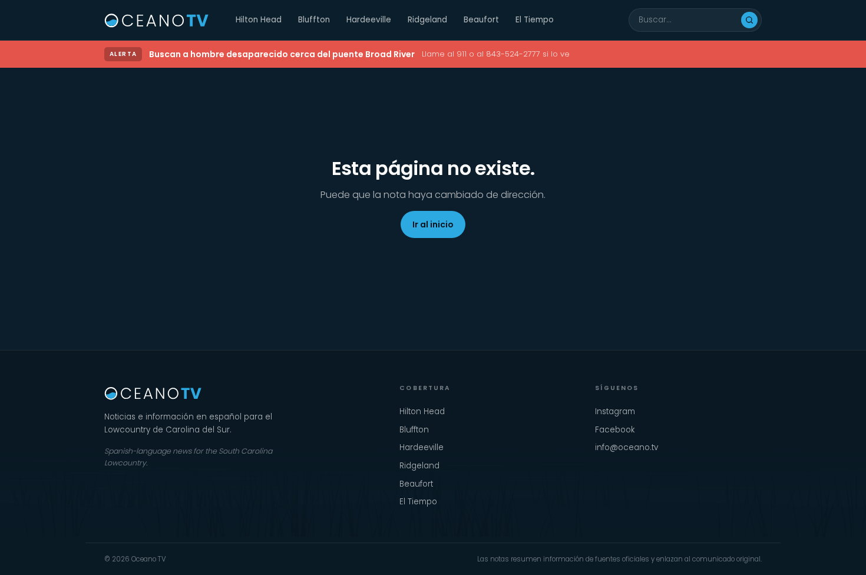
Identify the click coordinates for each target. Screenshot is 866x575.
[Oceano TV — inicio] (156, 20)
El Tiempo (534, 19)
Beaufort (481, 19)
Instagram (615, 411)
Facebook (614, 429)
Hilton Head (259, 19)
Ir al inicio (433, 224)
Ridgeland (427, 19)
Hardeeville (368, 19)
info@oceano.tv (626, 447)
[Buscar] (749, 20)
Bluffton (314, 19)
